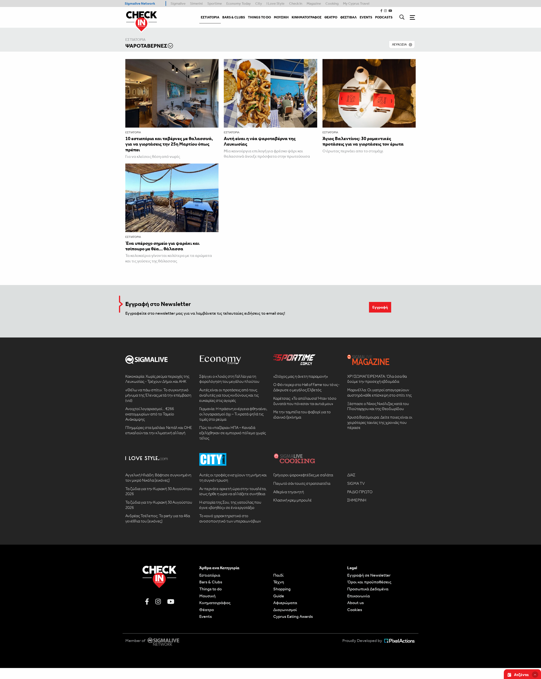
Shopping (282, 588)
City (258, 3)
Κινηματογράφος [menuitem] (306, 17)
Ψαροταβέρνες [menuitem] (146, 46)
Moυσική (207, 595)
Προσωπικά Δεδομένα (367, 588)
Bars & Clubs (210, 581)
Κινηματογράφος (215, 602)
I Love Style (275, 3)
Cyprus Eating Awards (293, 616)
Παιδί (278, 575)
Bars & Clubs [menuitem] (233, 17)
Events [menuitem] (366, 17)
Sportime (214, 3)
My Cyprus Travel (356, 3)
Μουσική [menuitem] (281, 17)
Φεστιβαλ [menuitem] (348, 17)
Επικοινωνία (358, 595)
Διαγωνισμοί (285, 609)
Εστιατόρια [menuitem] (210, 17)
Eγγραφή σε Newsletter (369, 575)
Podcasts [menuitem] (383, 17)
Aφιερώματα (285, 602)
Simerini (196, 3)
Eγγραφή (380, 307)
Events (205, 616)
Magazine (314, 3)
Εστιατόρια (135, 40)
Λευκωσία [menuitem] (399, 44)
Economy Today (238, 3)
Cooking (332, 3)
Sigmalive (178, 3)
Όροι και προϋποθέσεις (369, 581)
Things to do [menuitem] (259, 17)
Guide (278, 595)
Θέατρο (206, 609)
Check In (295, 3)
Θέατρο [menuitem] (330, 17)
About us (355, 602)
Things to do (210, 588)
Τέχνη (278, 581)
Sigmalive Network (140, 3)
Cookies (354, 609)
